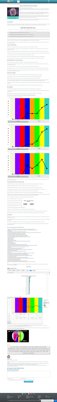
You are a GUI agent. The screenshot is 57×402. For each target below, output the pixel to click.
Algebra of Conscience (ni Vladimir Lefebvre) (14, 259)
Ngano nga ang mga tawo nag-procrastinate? (14, 248)
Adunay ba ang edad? (11, 237)
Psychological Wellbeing (11, 243)
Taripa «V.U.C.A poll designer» (24, 325)
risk (41, 351)
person (14, 346)
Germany (33, 348)
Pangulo (8, 395)
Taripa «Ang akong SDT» (20, 328)
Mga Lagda (8, 397)
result (12, 351)
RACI (32, 346)
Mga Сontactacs (48, 396)
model (47, 351)
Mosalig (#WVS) (10, 241)
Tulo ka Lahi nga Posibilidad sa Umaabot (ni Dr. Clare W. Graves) (17, 260)
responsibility (36, 346)
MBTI (24, 351)
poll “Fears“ (28, 264)
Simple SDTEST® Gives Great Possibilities (16, 4)
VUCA (15, 268)
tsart (8, 268)
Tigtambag (39, 395)
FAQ (46, 395)
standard (31, 351)
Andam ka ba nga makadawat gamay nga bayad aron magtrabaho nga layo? (19, 236)
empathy (23, 348)
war (48, 348)
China (36, 348)
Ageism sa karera (10, 238)
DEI (34, 351)
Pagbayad (27, 395)
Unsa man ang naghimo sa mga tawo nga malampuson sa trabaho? (18, 235)
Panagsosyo (27, 397)
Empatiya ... (10, 252)
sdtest (56, 400)
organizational (25, 346)
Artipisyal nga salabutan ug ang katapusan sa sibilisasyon (16, 247)
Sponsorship (39, 396)
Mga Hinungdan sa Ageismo (12, 240)
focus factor (17, 348)
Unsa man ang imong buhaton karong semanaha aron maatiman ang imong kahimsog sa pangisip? (22, 245)
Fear (11, 346)
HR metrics (27, 351)
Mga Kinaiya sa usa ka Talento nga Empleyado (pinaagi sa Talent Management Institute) (21, 258)
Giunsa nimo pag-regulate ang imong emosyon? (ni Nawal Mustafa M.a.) (18, 254)
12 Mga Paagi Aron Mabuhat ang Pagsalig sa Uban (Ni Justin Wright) (18, 257)
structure (29, 346)
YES (25, 203)
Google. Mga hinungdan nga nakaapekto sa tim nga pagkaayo (17, 233)
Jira (20, 348)
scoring (44, 351)
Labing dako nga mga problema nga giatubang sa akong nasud (17, 231)
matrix (40, 346)
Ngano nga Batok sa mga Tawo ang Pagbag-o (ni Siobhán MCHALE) (18, 253)
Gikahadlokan (10, 230)
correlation (37, 351)
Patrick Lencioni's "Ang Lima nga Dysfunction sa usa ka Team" (17, 251)
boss (30, 348)
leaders (27, 348)
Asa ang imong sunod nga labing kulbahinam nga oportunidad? (17, 244)
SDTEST (11, 0)
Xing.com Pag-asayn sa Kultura (12, 250)
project (21, 346)
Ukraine (42, 348)
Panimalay (8, 4)
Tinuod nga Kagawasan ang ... (12, 256)
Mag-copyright (20, 395)
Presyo (19, 397)
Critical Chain (44, 346)
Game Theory (25, 353)
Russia (45, 348)
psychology (20, 351)
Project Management (11, 348)
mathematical (16, 351)
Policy (39, 348)
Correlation (11, 268)
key (9, 351)
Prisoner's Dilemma (31, 353)
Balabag (10, 4)
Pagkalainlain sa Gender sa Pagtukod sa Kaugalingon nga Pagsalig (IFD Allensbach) (20, 249)
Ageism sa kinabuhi (11, 239)
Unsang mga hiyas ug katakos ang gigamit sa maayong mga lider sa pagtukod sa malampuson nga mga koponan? (24, 232)
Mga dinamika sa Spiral (10, 396)
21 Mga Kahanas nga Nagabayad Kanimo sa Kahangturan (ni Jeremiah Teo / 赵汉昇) (20, 255)
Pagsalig (19, 396)
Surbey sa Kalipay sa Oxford (12, 242)
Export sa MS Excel (46, 307)
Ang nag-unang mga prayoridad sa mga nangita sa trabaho (16, 234)
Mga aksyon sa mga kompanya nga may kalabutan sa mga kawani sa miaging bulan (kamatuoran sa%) (22, 229)
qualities (17, 346)
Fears (14, 185)
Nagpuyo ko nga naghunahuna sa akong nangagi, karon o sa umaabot (18, 246)
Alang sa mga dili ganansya (29, 396)
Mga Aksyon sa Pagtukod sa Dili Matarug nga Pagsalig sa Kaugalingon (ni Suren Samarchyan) (21, 261)
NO (31, 203)
